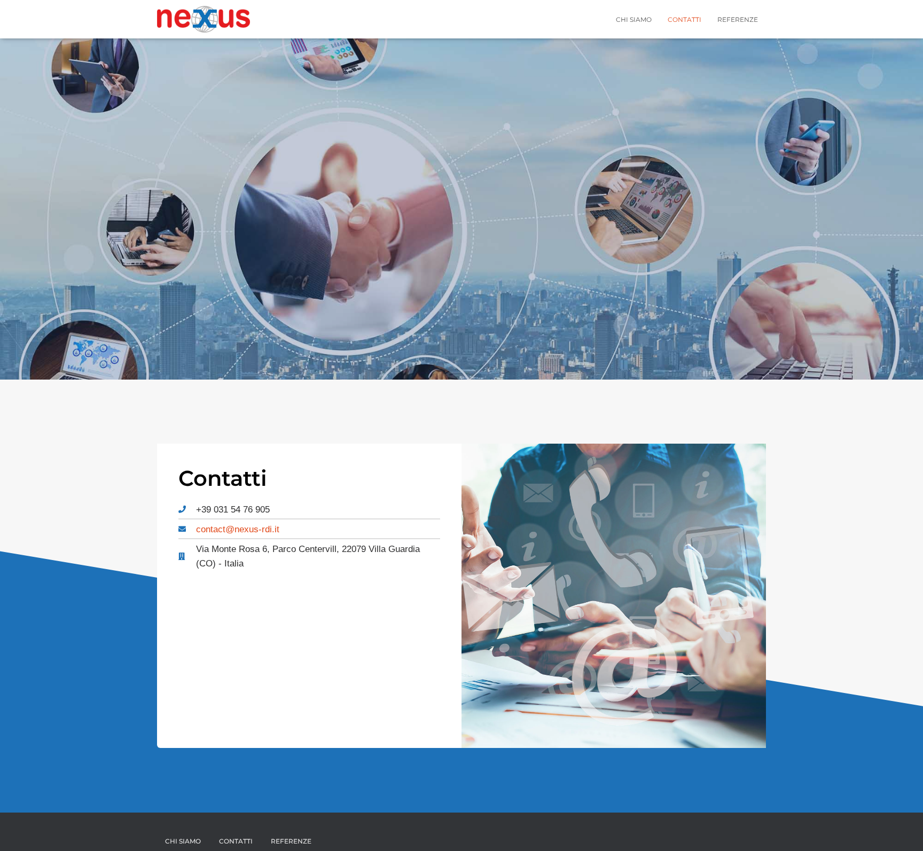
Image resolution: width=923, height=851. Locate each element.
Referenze (737, 19)
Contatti (684, 19)
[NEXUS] (203, 19)
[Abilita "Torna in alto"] (902, 829)
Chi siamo (634, 19)
